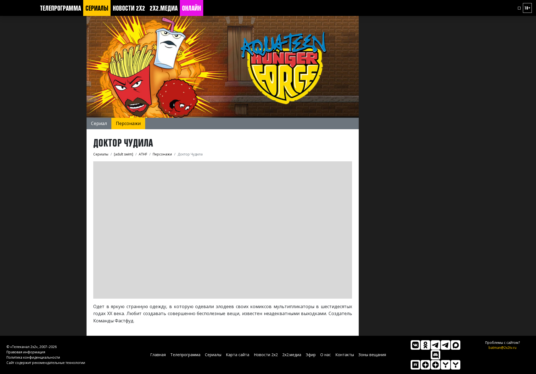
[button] (519, 8)
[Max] (455, 345)
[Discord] (435, 354)
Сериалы (96, 8)
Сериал (99, 123)
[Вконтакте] (415, 345)
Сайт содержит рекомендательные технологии (45, 362)
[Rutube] (415, 365)
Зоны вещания (372, 354)
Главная (158, 354)
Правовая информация (25, 352)
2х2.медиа (164, 8)
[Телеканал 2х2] (435, 345)
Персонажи (128, 123)
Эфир (311, 354)
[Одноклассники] (425, 345)
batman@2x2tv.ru (502, 347)
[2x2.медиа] (445, 345)
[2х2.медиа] (435, 365)
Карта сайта (237, 354)
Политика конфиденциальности (33, 357)
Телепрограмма (60, 8)
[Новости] (455, 365)
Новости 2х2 (129, 8)
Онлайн (191, 8)
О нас (325, 354)
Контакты (344, 354)
